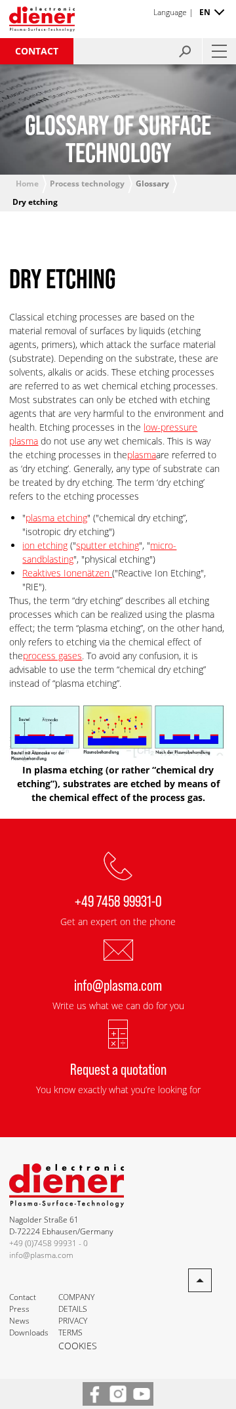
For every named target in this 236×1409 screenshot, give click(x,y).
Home (27, 183)
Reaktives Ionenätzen (67, 573)
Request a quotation (118, 1068)
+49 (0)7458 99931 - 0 (48, 1243)
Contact (36, 51)
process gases (52, 655)
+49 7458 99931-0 (118, 900)
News (19, 1320)
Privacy (72, 1320)
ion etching (45, 545)
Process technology (87, 183)
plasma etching (56, 517)
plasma (141, 454)
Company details (76, 1302)
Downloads (29, 1332)
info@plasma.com (118, 984)
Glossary (152, 183)
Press (19, 1308)
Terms (70, 1332)
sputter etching (107, 545)
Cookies (77, 1345)
